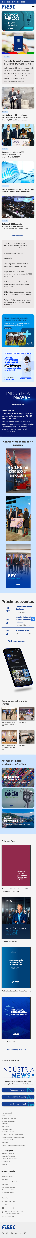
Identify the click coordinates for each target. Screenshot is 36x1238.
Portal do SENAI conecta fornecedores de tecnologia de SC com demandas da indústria (17, 302)
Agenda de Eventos (8, 1140)
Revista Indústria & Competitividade (13, 1145)
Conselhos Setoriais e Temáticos (12, 1134)
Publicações (6, 1126)
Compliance (6, 1161)
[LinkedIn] (7, 1234)
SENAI (13, 2)
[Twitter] (21, 1234)
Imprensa (5, 1142)
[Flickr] (25, 1234)
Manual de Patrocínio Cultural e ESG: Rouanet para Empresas (15, 890)
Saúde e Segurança (8, 1192)
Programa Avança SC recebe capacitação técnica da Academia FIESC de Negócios (18, 274)
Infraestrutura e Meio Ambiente (12, 1182)
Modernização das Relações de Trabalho (16, 991)
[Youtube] (16, 1234)
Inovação (5, 1184)
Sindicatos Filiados (8, 1132)
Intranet (4, 1164)
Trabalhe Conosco (8, 1153)
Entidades (5, 1124)
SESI (8, 2)
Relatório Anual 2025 (9, 941)
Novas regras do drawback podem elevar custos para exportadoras (16, 265)
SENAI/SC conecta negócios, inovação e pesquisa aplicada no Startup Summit (18, 293)
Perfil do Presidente (8, 1121)
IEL (18, 2)
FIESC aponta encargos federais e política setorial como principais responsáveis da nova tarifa (15, 245)
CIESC (23, 2)
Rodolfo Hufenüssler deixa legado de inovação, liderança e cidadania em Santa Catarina (17, 284)
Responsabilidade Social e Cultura (13, 1137)
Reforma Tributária (8, 1041)
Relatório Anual (7, 1129)
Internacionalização (8, 1187)
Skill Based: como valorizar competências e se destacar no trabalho (14, 256)
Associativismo (7, 1174)
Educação (5, 1179)
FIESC (3, 2)
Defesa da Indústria (8, 1176)
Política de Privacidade (9, 1159)
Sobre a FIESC (6, 1116)
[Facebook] (12, 1234)
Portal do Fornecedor (9, 1156)
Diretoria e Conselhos (9, 1118)
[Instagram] (3, 1234)
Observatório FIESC (8, 1190)
